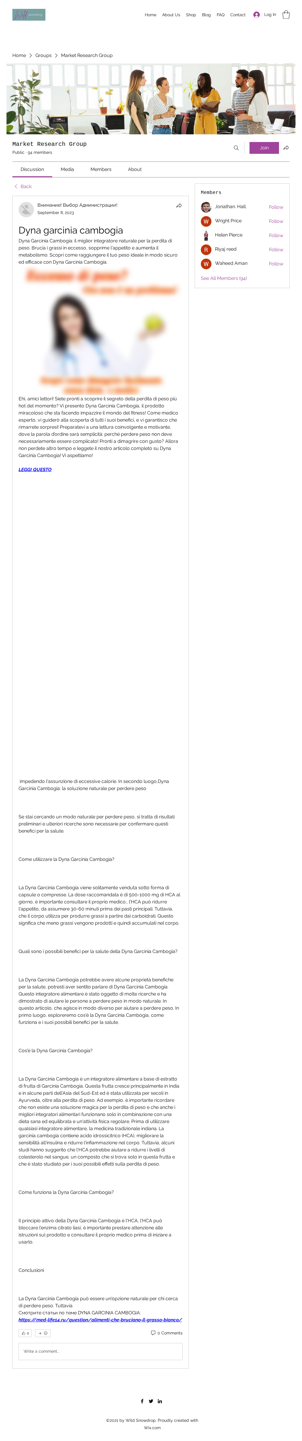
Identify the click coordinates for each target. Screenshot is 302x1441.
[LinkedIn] (160, 1401)
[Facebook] (142, 1401)
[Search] (236, 148)
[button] (286, 14)
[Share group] (286, 147)
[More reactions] (43, 1333)
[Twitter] (151, 1401)
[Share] (179, 205)
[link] (32, 169)
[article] (100, 782)
